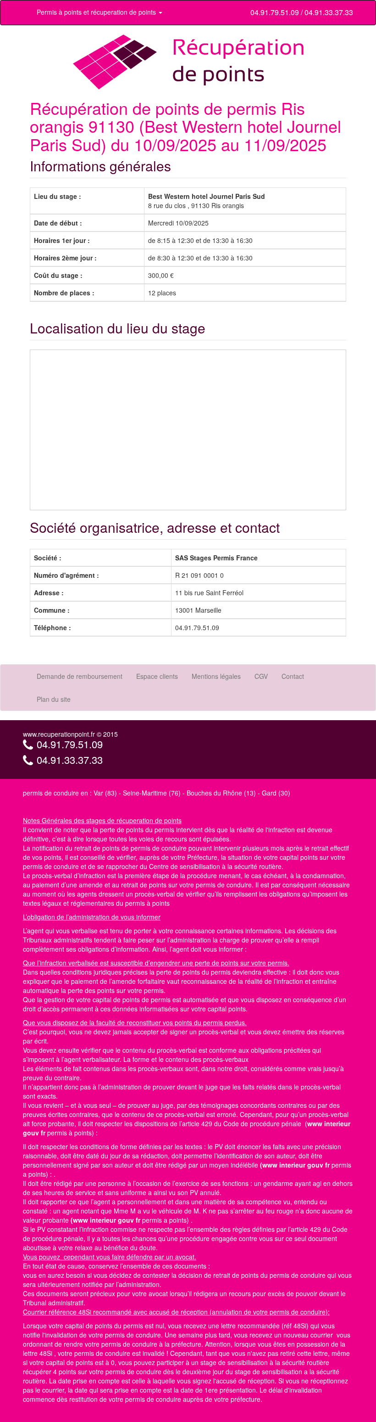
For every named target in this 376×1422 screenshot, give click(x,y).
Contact (293, 676)
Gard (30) (276, 792)
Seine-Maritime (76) (152, 792)
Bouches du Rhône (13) (221, 792)
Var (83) (105, 792)
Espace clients (157, 676)
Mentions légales (216, 676)
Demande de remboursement (79, 676)
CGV (261, 676)
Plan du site (54, 699)
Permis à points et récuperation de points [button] (97, 12)
